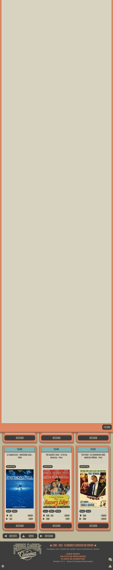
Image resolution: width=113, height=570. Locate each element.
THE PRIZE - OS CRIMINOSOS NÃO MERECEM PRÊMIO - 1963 (93, 456)
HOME (28, 536)
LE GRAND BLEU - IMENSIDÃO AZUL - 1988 (20, 456)
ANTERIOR (46, 536)
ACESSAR (20, 438)
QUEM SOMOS (73, 554)
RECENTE (10, 536)
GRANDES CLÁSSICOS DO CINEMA (27, 546)
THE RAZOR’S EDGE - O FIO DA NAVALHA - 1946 (56, 456)
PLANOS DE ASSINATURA (73, 559)
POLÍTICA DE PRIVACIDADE (73, 556)
